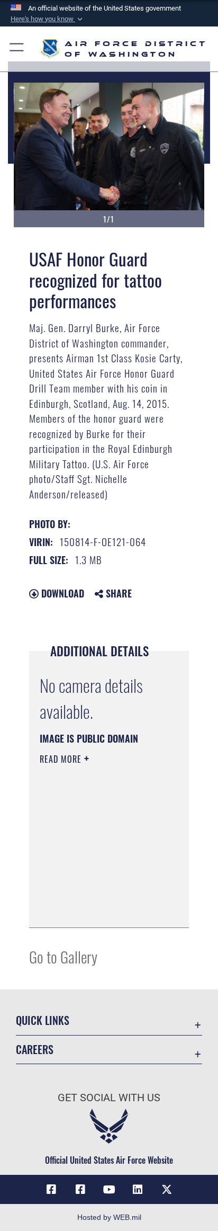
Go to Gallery (63, 956)
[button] (48, 19)
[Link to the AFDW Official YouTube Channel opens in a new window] (109, 1190)
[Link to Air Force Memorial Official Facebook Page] (80, 1190)
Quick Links (42, 1020)
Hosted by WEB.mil (109, 1217)
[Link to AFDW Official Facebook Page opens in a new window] (51, 1190)
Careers (34, 1049)
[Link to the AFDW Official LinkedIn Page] (138, 1190)
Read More (62, 759)
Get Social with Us (109, 1098)
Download (61, 593)
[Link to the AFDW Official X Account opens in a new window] (167, 1190)
